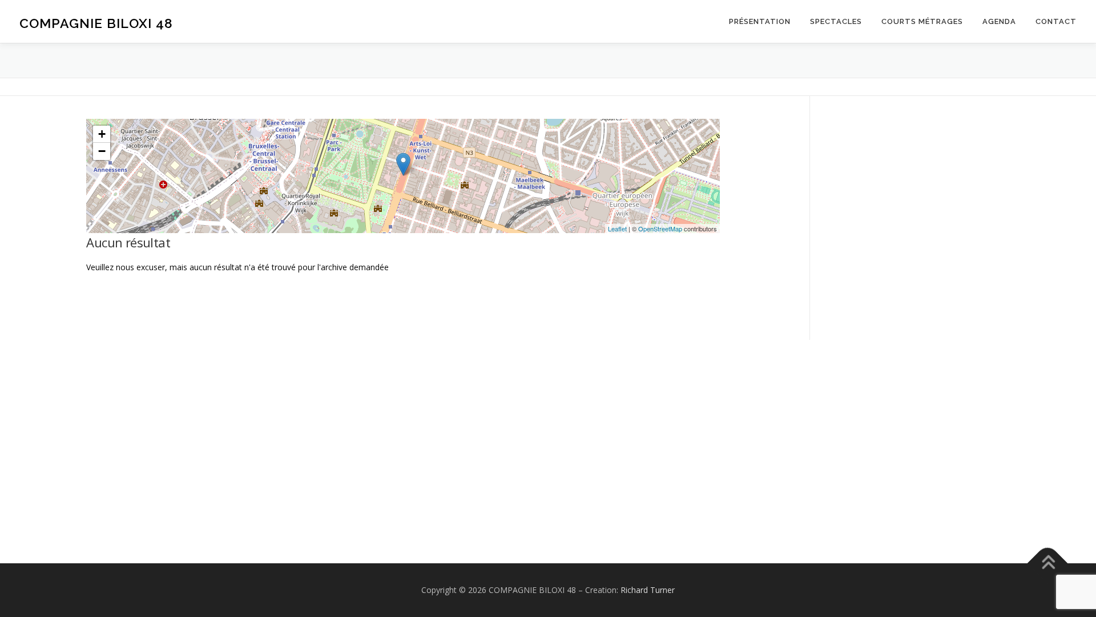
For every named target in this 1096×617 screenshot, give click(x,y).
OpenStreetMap (660, 228)
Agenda (999, 21)
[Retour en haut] (1048, 563)
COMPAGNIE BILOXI (96, 23)
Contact (1056, 21)
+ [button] (102, 134)
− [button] (102, 151)
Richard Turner (647, 589)
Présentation (760, 21)
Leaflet (617, 228)
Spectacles (836, 21)
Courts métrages (922, 21)
